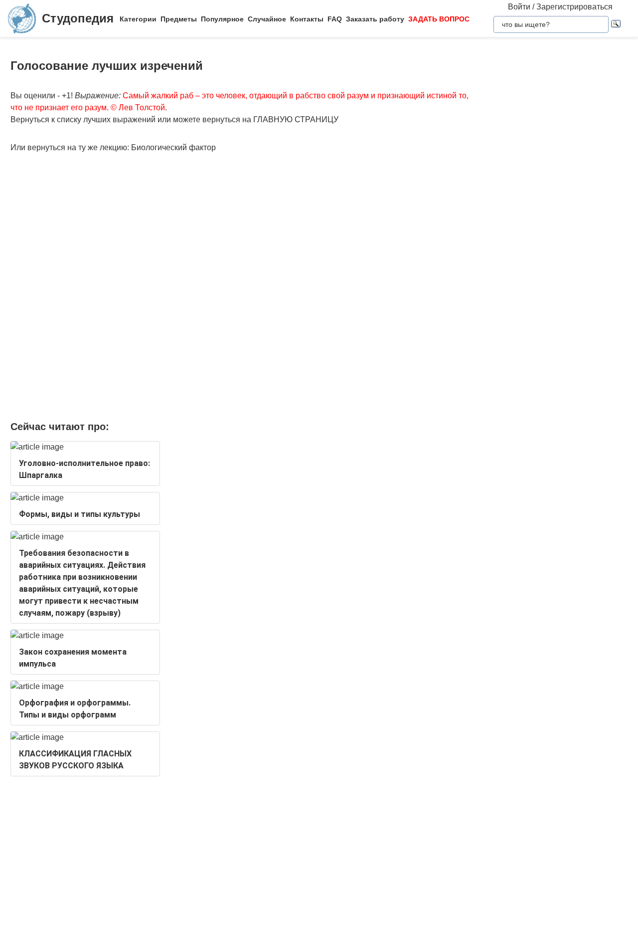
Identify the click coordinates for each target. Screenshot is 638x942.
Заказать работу (375, 19)
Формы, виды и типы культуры (79, 514)
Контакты (306, 19)
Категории (138, 19)
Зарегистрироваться (574, 6)
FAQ (334, 19)
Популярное (222, 19)
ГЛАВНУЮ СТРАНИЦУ (295, 119)
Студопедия (78, 18)
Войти (519, 6)
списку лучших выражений (106, 119)
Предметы (178, 19)
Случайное (267, 19)
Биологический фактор (173, 147)
